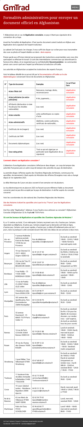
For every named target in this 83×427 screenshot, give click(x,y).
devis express (46, 52)
